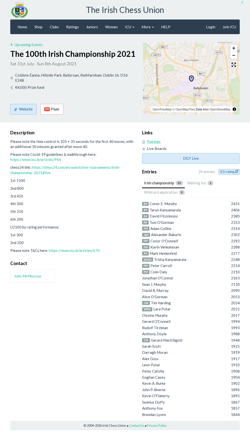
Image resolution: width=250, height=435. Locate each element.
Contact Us (136, 425)
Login (210, 27)
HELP (165, 27)
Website (26, 109)
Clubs (54, 27)
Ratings (72, 27)
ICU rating (227, 172)
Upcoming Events (29, 44)
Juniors (92, 27)
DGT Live (191, 158)
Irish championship (162, 183)
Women (111, 27)
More (146, 27)
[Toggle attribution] (234, 109)
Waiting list (199, 183)
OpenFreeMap (162, 109)
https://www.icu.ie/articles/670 (74, 250)
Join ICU (229, 27)
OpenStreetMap (219, 109)
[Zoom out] (233, 55)
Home (22, 27)
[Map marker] (191, 79)
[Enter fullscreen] (233, 64)
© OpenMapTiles (184, 109)
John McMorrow (27, 276)
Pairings (154, 141)
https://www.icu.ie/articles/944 (35, 159)
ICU (128, 27)
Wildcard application (163, 192)
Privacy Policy (157, 425)
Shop (38, 27)
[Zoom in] (233, 48)
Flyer (52, 109)
